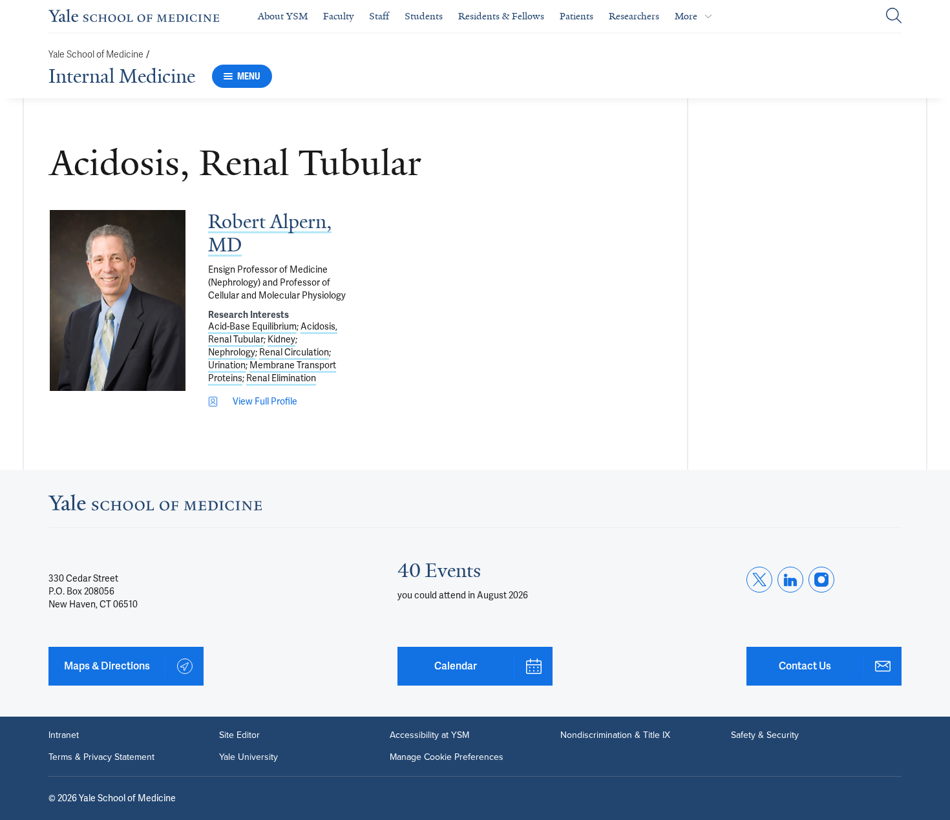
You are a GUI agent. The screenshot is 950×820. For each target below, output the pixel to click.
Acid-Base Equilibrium (252, 326)
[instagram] (821, 580)
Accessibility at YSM (429, 735)
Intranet (63, 735)
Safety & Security (765, 735)
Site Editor (239, 735)
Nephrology (231, 352)
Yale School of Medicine (95, 54)
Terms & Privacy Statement (101, 757)
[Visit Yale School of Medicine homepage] (155, 506)
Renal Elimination (281, 378)
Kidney (281, 339)
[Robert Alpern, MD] (117, 300)
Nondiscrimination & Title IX (615, 735)
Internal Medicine (121, 76)
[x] (759, 580)
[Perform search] (894, 16)
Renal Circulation (294, 352)
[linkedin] (790, 580)
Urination (227, 365)
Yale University (248, 757)
